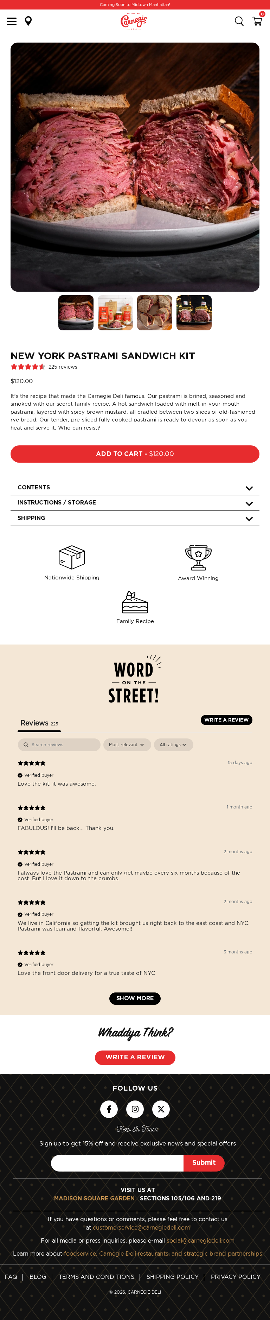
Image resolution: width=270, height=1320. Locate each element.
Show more (135, 998)
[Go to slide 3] (154, 312)
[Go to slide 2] (115, 312)
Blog (38, 1277)
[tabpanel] (135, 875)
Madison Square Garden (94, 1198)
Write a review (226, 720)
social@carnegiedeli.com (200, 1240)
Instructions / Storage (57, 503)
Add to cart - (135, 453)
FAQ (11, 1277)
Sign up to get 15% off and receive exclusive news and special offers (137, 1143)
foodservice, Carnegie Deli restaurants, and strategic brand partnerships (163, 1253)
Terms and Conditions (96, 1277)
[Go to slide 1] (76, 312)
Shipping (31, 518)
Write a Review (135, 1057)
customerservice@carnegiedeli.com (141, 1227)
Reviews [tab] (39, 722)
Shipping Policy (173, 1277)
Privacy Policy (236, 1277)
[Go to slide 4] (194, 312)
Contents (34, 487)
